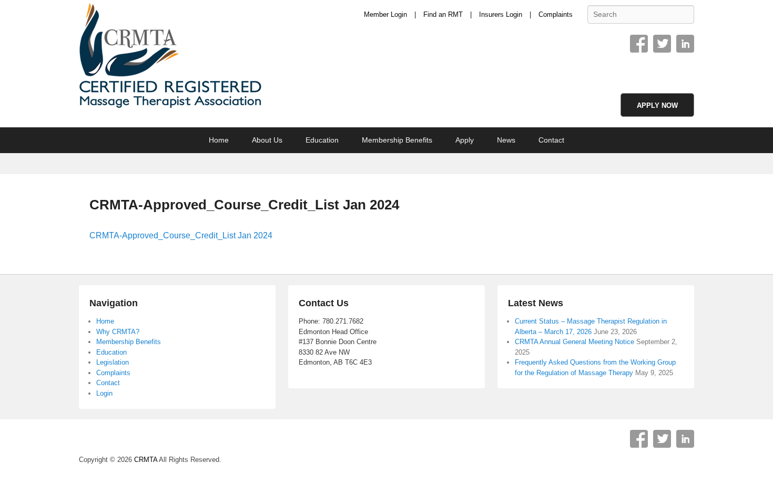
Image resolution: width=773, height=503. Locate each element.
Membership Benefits (397, 140)
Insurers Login (500, 14)
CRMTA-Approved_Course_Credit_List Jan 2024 (244, 205)
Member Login (385, 14)
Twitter (662, 44)
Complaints (555, 14)
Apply (464, 140)
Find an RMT (443, 14)
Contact (551, 140)
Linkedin (685, 44)
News (506, 140)
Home (219, 140)
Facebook (639, 44)
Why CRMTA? (117, 332)
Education (322, 140)
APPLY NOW (657, 105)
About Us (267, 140)
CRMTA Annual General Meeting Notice (574, 342)
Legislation (112, 362)
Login (104, 393)
